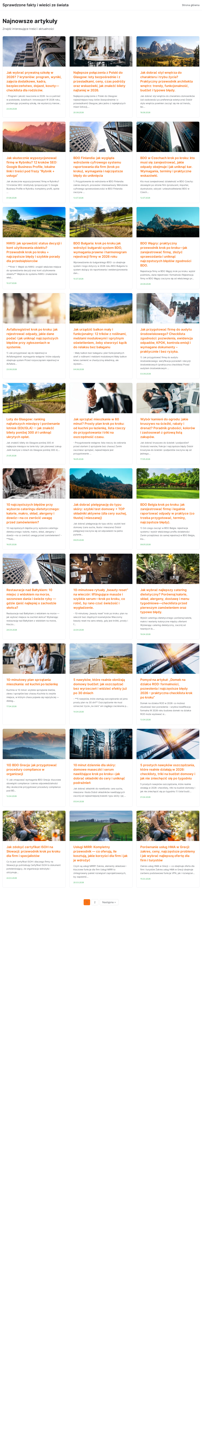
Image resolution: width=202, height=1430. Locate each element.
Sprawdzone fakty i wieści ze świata (36, 5)
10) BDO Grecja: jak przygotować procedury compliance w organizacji (31, 769)
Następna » (109, 902)
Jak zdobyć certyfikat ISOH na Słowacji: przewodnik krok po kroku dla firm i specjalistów (33, 851)
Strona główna (190, 5)
